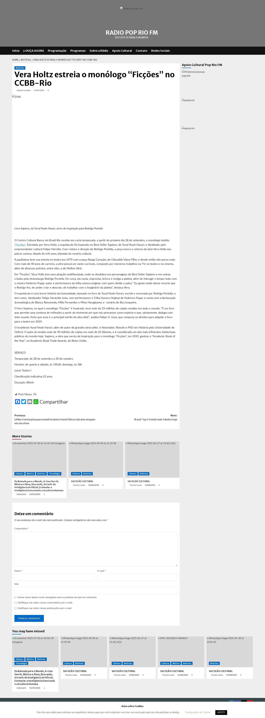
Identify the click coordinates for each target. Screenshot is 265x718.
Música (30, 473)
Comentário (21, 528)
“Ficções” (19, 245)
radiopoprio (21, 494)
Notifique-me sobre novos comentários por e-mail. (45, 602)
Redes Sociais (160, 50)
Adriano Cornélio (24, 90)
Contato (141, 50)
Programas (78, 50)
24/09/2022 (39, 90)
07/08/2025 (231, 675)
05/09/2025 (93, 485)
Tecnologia (54, 473)
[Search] (251, 50)
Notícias (20, 68)
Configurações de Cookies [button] (197, 712)
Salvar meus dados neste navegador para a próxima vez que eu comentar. (57, 597)
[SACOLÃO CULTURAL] (96, 460)
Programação (57, 50)
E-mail (101, 571)
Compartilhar (54, 402)
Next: (155, 417)
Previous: (54, 419)
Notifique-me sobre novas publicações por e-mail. (45, 608)
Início (16, 50)
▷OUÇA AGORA (33, 50)
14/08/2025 (183, 675)
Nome (18, 571)
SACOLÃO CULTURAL (82, 481)
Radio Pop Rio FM (132, 32)
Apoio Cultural (122, 50)
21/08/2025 (150, 485)
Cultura (19, 473)
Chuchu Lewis (79, 485)
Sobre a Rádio (99, 50)
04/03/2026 (34, 494)
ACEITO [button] (221, 712)
